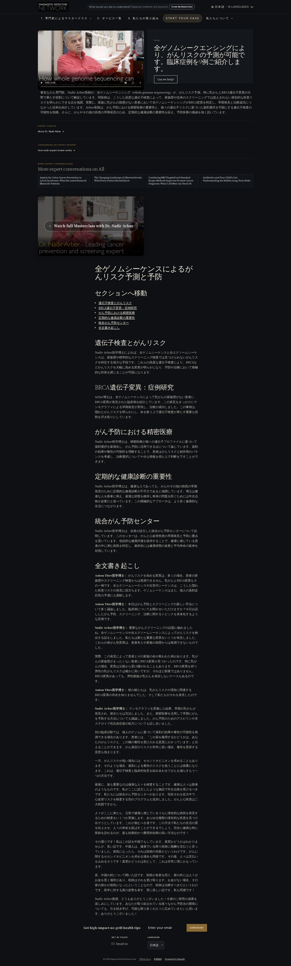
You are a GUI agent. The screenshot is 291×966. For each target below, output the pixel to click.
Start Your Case (182, 18)
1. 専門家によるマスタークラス (65, 18)
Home (157, 40)
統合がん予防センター (114, 323)
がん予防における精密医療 (117, 313)
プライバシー (145, 959)
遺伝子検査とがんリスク (115, 303)
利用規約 (158, 959)
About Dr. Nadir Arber (51, 131)
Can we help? (165, 79)
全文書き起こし (109, 328)
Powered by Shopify (175, 959)
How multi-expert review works (56, 150)
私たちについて (218, 18)
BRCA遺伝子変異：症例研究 (118, 308)
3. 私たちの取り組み (143, 18)
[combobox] (141, 6)
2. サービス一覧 (109, 18)
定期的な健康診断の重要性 (117, 318)
